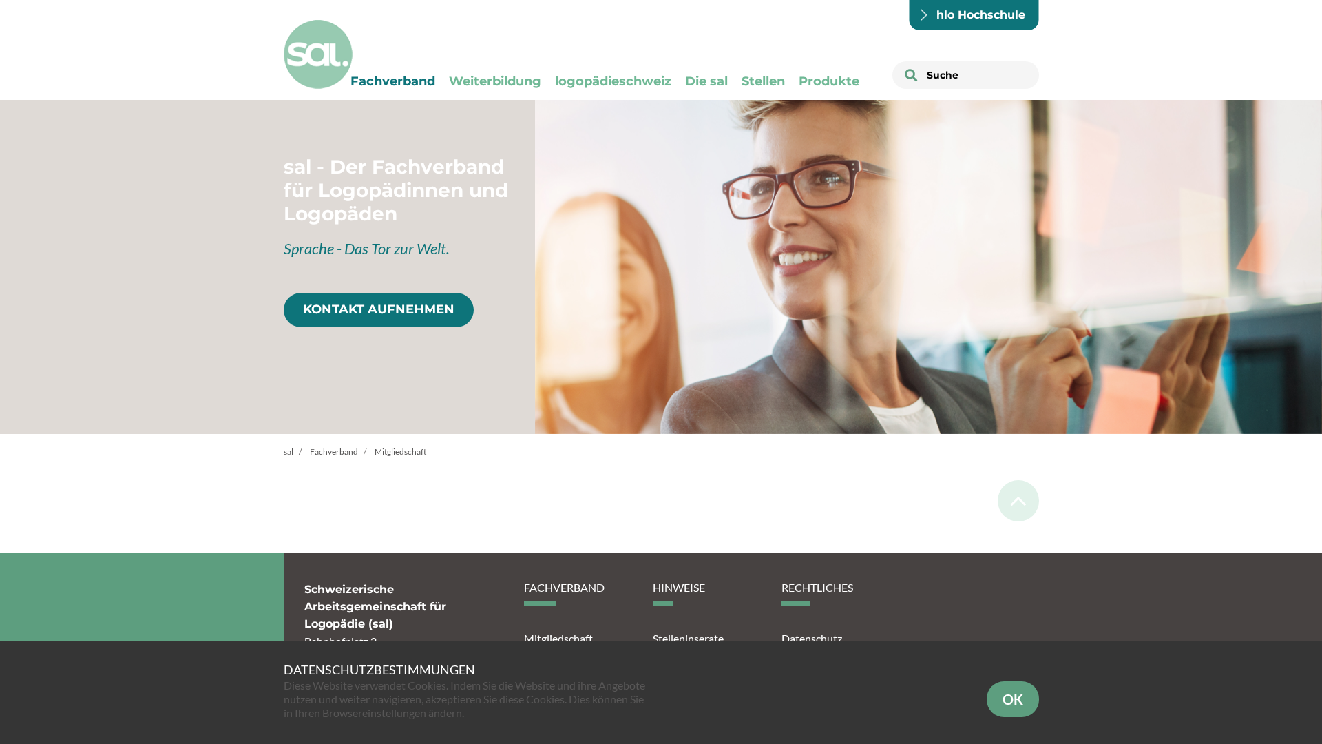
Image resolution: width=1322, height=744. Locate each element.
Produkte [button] (829, 81)
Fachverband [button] (392, 81)
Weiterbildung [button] (495, 81)
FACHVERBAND (564, 587)
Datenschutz (811, 638)
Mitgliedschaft (558, 638)
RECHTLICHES (817, 587)
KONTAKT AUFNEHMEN (378, 309)
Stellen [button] (763, 81)
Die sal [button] (706, 81)
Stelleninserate (688, 638)
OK (1013, 699)
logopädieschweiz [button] (613, 81)
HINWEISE (679, 587)
